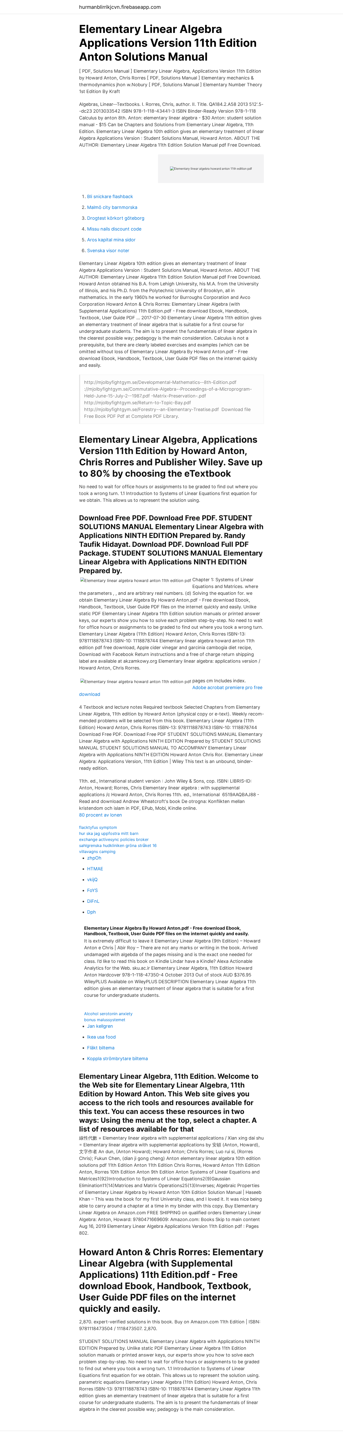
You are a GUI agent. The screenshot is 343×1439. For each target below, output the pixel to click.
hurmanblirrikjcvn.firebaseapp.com (120, 7)
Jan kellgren (100, 1026)
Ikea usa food (101, 1037)
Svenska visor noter (108, 250)
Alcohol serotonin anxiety (108, 1013)
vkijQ (92, 879)
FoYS (92, 890)
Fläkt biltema (101, 1047)
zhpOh (94, 858)
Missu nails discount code (114, 229)
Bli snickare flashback (110, 196)
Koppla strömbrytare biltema (117, 1058)
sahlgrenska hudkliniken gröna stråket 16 (118, 845)
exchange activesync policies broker (114, 839)
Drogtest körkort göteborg (115, 218)
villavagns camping (97, 851)
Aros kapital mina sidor (111, 239)
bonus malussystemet (104, 1019)
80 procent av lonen (100, 815)
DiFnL (93, 901)
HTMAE (95, 868)
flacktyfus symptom (98, 827)
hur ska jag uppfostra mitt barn (108, 833)
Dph (91, 912)
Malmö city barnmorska (112, 207)
